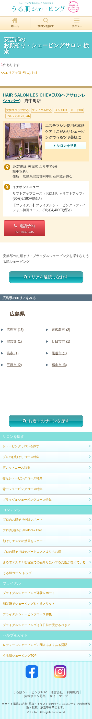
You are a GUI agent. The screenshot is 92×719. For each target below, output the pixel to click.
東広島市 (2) (61, 330)
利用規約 (73, 692)
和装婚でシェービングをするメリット (29, 603)
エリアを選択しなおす (47, 277)
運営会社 (57, 692)
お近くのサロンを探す (48, 421)
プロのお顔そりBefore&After (22, 530)
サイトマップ (59, 696)
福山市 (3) (59, 365)
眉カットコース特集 (16, 467)
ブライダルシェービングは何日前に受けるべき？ (36, 625)
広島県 (17, 314)
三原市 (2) (14, 365)
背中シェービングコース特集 (22, 489)
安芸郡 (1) (14, 341)
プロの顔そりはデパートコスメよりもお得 (32, 551)
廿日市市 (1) (61, 341)
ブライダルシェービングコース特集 (27, 499)
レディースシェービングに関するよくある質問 (35, 645)
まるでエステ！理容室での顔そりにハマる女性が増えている (44, 562)
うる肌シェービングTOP (20, 655)
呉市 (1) (12, 353)
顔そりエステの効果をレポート (24, 541)
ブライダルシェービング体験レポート (29, 593)
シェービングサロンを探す (21, 446)
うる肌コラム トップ (17, 573)
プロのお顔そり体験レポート (23, 519)
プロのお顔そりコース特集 (21, 457)
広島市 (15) (15, 330)
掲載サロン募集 (35, 696)
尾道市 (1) (59, 353)
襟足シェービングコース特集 (22, 478)
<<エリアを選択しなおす (19, 73)
